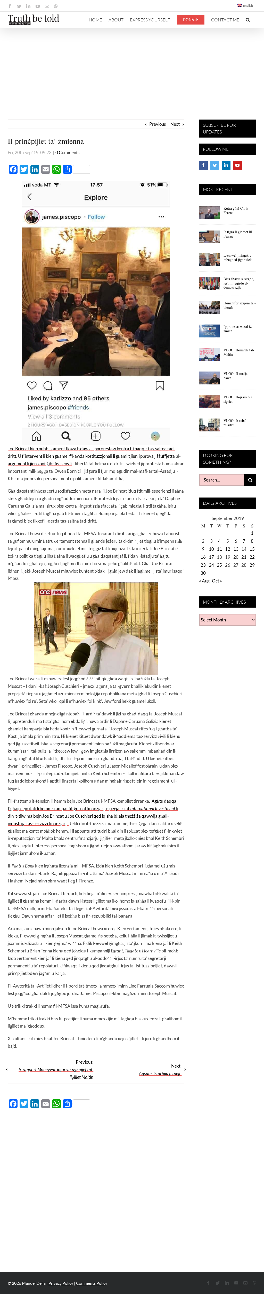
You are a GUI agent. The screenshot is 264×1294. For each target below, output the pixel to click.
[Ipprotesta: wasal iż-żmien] (209, 333)
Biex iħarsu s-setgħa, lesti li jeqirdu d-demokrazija (239, 283)
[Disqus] (96, 1187)
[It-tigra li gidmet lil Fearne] (209, 238)
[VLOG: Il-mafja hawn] (209, 380)
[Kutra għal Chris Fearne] (209, 214)
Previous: (56, 1069)
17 (211, 557)
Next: (160, 1069)
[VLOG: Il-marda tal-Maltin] (209, 356)
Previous (157, 124)
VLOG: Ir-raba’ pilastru (235, 422)
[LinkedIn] (226, 165)
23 (203, 565)
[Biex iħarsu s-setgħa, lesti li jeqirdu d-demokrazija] (209, 285)
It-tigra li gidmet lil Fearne (238, 234)
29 (252, 565)
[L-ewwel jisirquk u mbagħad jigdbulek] (209, 261)
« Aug (204, 580)
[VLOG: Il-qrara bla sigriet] (209, 403)
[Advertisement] (132, 66)
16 (203, 557)
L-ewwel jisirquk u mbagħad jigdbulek (238, 257)
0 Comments (67, 152)
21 (243, 557)
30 (203, 573)
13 (235, 549)
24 (211, 565)
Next (175, 124)
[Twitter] (214, 165)
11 (219, 549)
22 (252, 557)
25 (219, 565)
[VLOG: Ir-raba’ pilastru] (209, 427)
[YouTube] (237, 165)
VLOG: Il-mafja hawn (236, 375)
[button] (248, 19)
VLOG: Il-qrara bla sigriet (238, 399)
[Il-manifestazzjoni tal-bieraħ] (209, 309)
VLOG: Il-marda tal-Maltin (239, 352)
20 (235, 557)
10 (211, 549)
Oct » (217, 580)
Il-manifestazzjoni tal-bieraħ (240, 305)
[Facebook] (203, 165)
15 (252, 549)
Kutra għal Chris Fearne (236, 210)
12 (227, 549)
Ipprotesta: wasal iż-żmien (238, 328)
